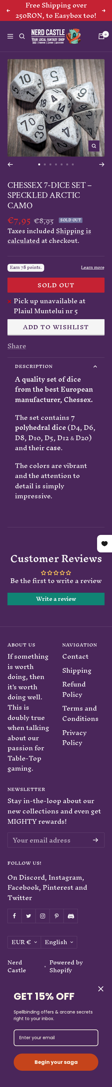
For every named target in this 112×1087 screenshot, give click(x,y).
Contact (75, 657)
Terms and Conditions (80, 713)
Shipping (76, 671)
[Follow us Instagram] (42, 916)
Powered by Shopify (66, 966)
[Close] (100, 988)
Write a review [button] (56, 599)
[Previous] (10, 164)
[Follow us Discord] (70, 916)
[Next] (102, 164)
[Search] (22, 36)
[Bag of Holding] (101, 36)
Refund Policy (74, 689)
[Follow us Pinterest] (56, 916)
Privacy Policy (74, 738)
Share (16, 346)
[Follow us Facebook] (14, 916)
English (56, 942)
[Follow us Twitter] (28, 916)
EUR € (21, 942)
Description (34, 366)
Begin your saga (56, 1062)
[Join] (95, 840)
